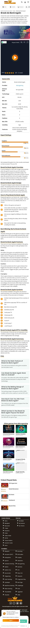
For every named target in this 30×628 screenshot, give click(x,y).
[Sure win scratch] (8, 467)
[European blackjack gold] (21, 454)
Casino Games (5, 518)
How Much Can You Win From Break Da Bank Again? (12, 400)
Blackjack (7, 523)
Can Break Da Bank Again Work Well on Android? (13, 374)
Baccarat (7, 526)
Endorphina (8, 557)
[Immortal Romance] (8, 429)
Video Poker (8, 535)
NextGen (19, 567)
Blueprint (7, 551)
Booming (19, 551)
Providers (4, 548)
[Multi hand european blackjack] (21, 442)
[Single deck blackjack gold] (21, 467)
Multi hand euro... (20, 446)
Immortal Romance (8, 434)
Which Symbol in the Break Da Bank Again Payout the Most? (13, 412)
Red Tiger (20, 582)
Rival (18, 588)
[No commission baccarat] (8, 442)
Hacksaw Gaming (9, 563)
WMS (18, 595)
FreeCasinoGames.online (6, 11)
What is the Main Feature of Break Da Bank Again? (12, 362)
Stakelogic (20, 585)
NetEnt (6, 567)
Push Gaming (8, 579)
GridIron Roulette (20, 434)
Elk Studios (20, 554)
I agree (10, 620)
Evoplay (19, 557)
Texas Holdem (8, 540)
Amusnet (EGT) (9, 554)
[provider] (4, 43)
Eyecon (7, 560)
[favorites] (24, 42)
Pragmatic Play (21, 579)
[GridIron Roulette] (21, 429)
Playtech (19, 576)
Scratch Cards (9, 543)
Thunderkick (8, 591)
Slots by (18, 518)
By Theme (21, 526)
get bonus (22, 621)
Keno (6, 545)
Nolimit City (8, 570)
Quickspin (7, 582)
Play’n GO (20, 573)
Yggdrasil (19, 591)
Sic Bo (6, 538)
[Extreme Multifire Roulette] (8, 454)
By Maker (21, 521)
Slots (14, 11)
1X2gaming (7, 576)
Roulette (7, 530)
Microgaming (19, 85)
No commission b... (8, 446)
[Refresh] (21, 42)
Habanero (20, 560)
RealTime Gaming (9, 585)
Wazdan (7, 595)
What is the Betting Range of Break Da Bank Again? (12, 388)
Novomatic (8, 573)
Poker (6, 533)
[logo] (10, 2)
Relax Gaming (8, 588)
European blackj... (20, 459)
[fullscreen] (27, 42)
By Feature (22, 523)
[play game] (15, 57)
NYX (18, 570)
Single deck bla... (20, 472)
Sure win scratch (8, 472)
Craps (6, 528)
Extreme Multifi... (7, 459)
